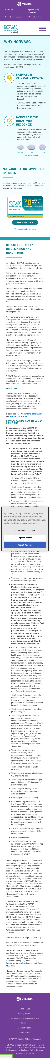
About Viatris (24, 1032)
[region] (25, 529)
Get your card (25, 222)
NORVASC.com (22, 841)
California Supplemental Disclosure (24, 1018)
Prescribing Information (13, 17)
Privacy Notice (24, 1013)
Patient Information (34, 17)
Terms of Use (24, 1009)
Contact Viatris (24, 1028)
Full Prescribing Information (29, 414)
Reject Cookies (25, 538)
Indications (9, 10)
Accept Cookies (25, 545)
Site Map (24, 1023)
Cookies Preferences (6, 1056)
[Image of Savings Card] (25, 207)
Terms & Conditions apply (25, 229)
